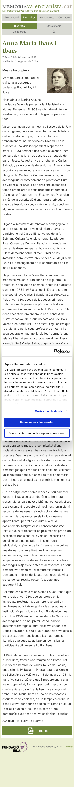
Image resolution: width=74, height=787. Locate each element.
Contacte (64, 17)
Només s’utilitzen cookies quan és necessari (37, 433)
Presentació (12, 17)
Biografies (29, 17)
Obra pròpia (54, 25)
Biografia (19, 25)
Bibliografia (19, 31)
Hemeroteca (46, 17)
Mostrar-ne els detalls (49, 411)
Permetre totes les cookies (37, 422)
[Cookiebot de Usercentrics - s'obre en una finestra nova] (52, 351)
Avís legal (68, 746)
